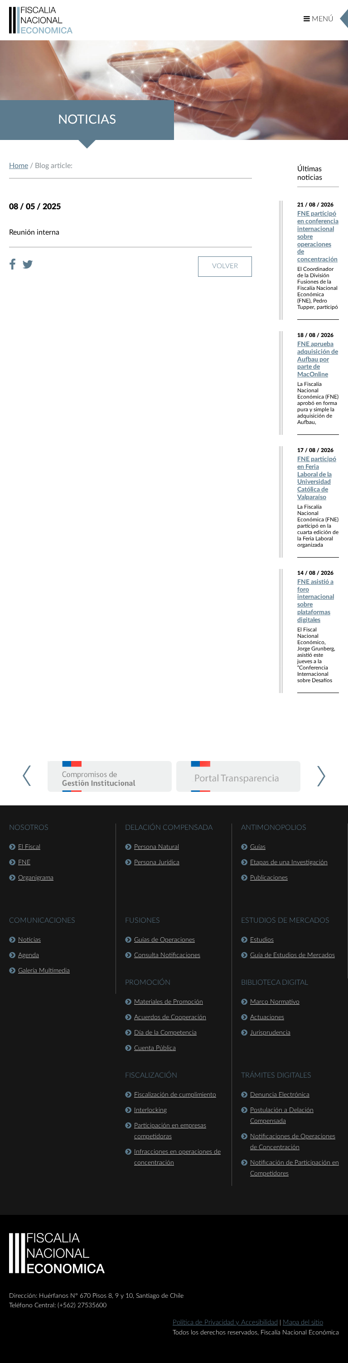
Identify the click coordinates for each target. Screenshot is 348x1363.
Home (18, 165)
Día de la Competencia (165, 1033)
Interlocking (150, 1110)
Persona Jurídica (156, 862)
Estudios (262, 940)
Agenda (28, 955)
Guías (258, 847)
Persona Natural (156, 847)
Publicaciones (269, 878)
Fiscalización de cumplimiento (175, 1095)
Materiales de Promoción (168, 1002)
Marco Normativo (275, 1002)
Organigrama (35, 878)
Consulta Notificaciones (167, 955)
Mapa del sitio (303, 1322)
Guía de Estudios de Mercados (292, 955)
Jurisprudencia (270, 1033)
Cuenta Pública (155, 1048)
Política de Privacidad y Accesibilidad (225, 1322)
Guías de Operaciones (164, 940)
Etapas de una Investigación (289, 862)
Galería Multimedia (44, 971)
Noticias (29, 940)
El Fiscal (29, 847)
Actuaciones (267, 1017)
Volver (225, 266)
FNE (24, 862)
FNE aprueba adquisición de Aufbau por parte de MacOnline (317, 359)
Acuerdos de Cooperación (170, 1017)
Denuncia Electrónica (279, 1095)
